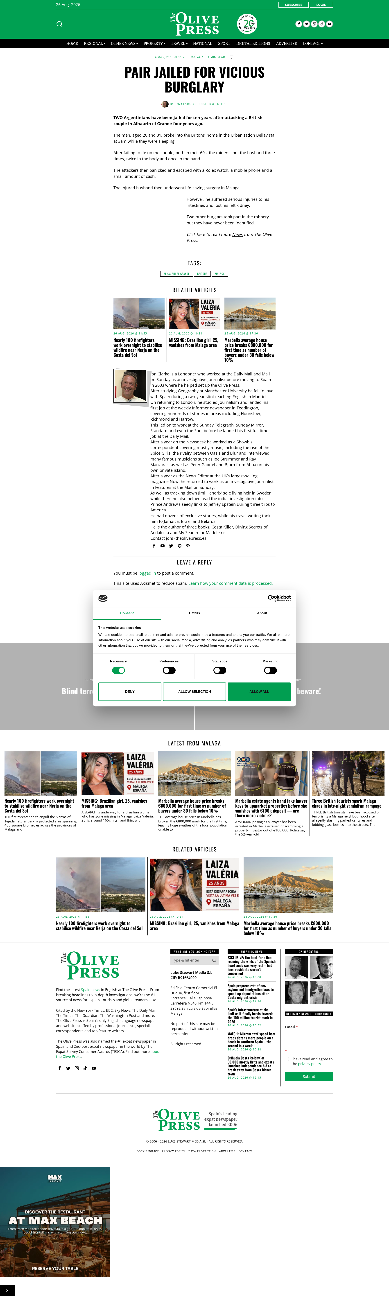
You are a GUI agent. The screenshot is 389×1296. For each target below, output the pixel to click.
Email (291, 1027)
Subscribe (293, 4)
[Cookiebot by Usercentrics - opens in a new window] (271, 598)
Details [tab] (194, 613)
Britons (202, 273)
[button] (214, 960)
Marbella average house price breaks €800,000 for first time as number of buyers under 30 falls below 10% (249, 349)
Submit (309, 1076)
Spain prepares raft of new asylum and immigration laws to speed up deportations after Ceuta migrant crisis (251, 992)
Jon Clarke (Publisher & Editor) (201, 104)
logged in (147, 573)
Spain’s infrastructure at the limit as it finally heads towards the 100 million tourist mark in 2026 (250, 1016)
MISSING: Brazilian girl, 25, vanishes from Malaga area (193, 342)
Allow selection (194, 691)
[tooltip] (298, 23)
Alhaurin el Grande (177, 273)
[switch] (169, 670)
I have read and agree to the (312, 1061)
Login (321, 4)
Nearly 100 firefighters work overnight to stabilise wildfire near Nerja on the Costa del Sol (137, 347)
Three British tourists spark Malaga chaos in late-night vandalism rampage (346, 803)
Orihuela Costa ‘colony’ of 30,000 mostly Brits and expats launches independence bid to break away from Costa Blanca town (251, 1066)
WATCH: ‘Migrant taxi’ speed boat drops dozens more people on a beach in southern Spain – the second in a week (252, 1040)
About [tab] (262, 613)
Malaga (197, 57)
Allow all (259, 691)
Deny (130, 691)
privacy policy (309, 1063)
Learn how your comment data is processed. (230, 583)
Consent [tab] (127, 613)
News (237, 234)
